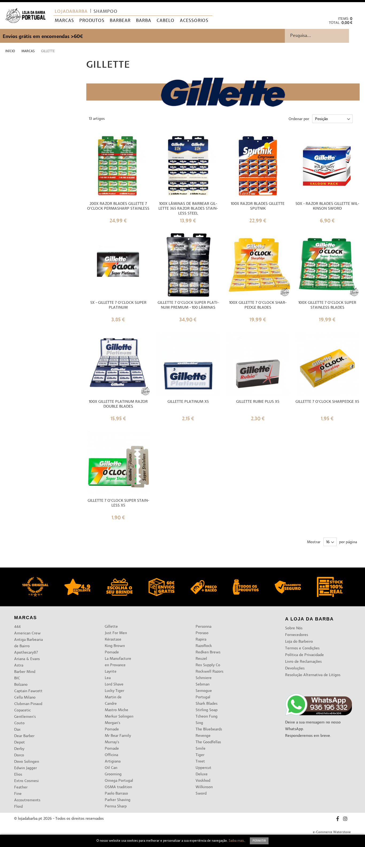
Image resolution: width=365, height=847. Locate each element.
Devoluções (295, 668)
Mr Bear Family (118, 735)
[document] (182, 840)
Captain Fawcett (28, 691)
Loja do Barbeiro (299, 641)
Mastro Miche (116, 710)
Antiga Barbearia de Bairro (28, 643)
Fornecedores (296, 635)
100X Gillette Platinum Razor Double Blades (118, 404)
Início (10, 51)
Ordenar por (299, 119)
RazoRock (204, 646)
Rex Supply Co (208, 665)
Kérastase (113, 639)
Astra (18, 665)
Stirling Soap (207, 710)
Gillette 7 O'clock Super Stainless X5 (118, 503)
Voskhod (203, 780)
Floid (18, 806)
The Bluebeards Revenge (209, 732)
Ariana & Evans (27, 659)
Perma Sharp (116, 806)
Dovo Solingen (26, 761)
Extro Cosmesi (26, 781)
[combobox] (325, 36)
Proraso (202, 633)
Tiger (200, 755)
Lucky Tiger (114, 690)
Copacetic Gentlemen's (25, 713)
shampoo (106, 11)
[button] (357, 8)
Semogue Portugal (204, 694)
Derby (19, 749)
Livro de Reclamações (303, 661)
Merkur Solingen (119, 716)
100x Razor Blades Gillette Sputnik (258, 206)
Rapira (201, 639)
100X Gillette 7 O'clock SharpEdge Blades (257, 305)
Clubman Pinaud (28, 704)
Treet (200, 761)
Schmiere (204, 678)
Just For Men (116, 633)
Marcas (28, 51)
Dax (17, 729)
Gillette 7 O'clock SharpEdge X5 (327, 401)
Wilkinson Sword (204, 790)
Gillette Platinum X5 (188, 401)
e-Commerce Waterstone (332, 832)
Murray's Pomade (112, 745)
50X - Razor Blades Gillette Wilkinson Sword (327, 206)
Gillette (111, 626)
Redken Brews (208, 652)
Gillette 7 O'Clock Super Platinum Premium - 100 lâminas (188, 305)
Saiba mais (236, 841)
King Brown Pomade (115, 649)
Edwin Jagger (25, 768)
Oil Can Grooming (113, 771)
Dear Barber (24, 736)
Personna (203, 626)
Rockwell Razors (209, 671)
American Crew (27, 633)
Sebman (202, 684)
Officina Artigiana (113, 758)
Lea (108, 678)
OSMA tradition (118, 787)
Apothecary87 (26, 652)
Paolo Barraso (116, 793)
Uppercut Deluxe (203, 771)
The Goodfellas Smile (208, 745)
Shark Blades (207, 703)
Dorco (19, 755)
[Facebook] (338, 819)
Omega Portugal (119, 780)
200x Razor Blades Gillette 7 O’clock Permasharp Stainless (118, 206)
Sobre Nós (293, 628)
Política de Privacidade (304, 655)
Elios (18, 774)
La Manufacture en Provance (118, 662)
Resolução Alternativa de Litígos (312, 675)
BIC (17, 678)
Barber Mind (24, 671)
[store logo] (25, 15)
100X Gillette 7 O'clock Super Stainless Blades (327, 305)
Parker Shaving (117, 800)
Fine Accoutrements (27, 797)
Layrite (111, 671)
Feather (21, 787)
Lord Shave (114, 684)
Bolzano (21, 684)
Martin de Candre (113, 700)
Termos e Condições (302, 648)
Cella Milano (25, 697)
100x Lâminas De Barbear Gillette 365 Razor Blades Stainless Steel (188, 208)
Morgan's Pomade (112, 726)
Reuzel (201, 658)
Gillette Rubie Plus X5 (257, 401)
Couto (19, 723)
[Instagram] (345, 819)
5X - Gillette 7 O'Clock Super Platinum (118, 305)
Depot (19, 742)
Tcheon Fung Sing (207, 720)
